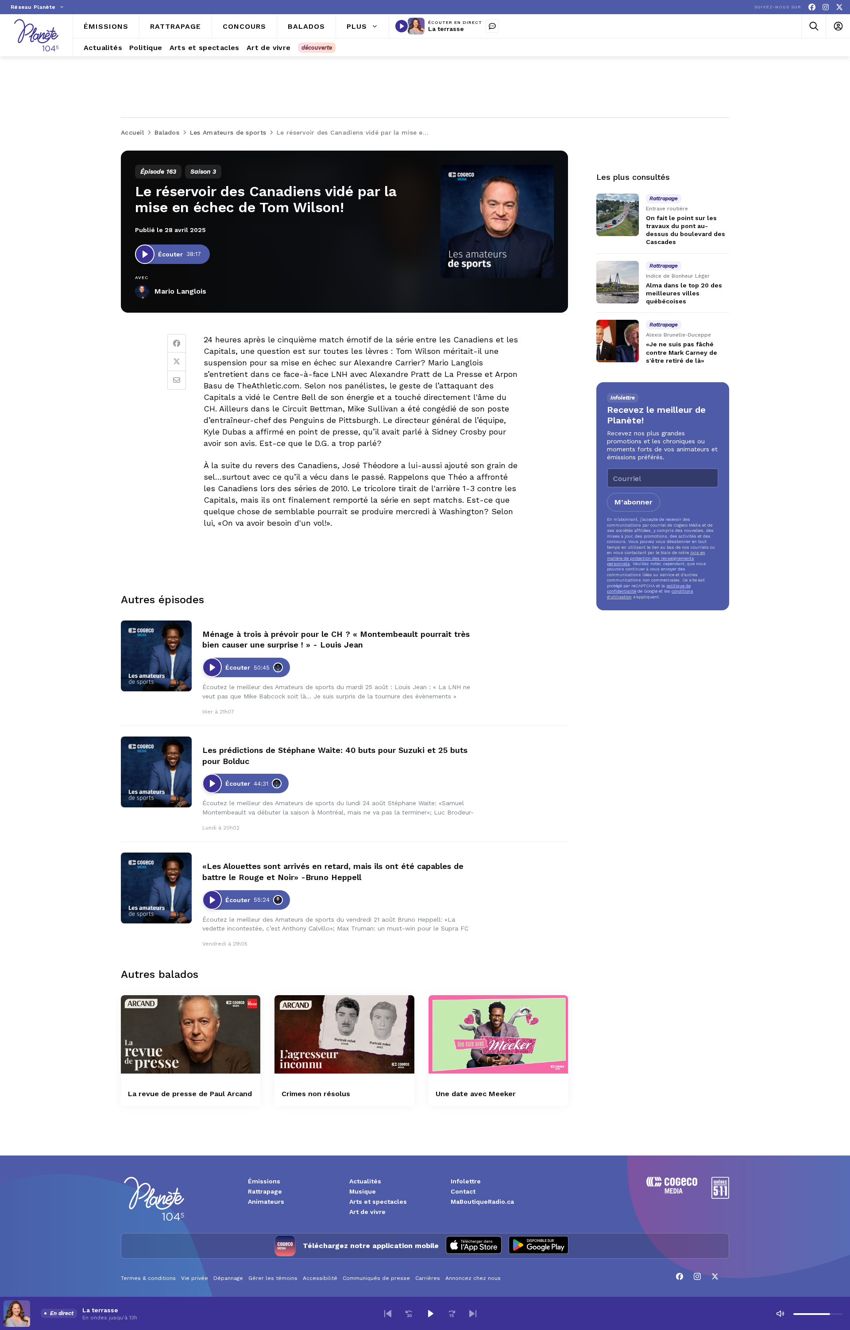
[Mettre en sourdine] (780, 1313)
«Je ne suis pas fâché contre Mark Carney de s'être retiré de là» (681, 352)
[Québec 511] (720, 1196)
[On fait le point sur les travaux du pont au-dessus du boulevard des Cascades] (617, 215)
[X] (839, 7)
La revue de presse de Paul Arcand (190, 1094)
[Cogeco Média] (671, 1191)
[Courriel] (176, 380)
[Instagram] (826, 7)
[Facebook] (811, 7)
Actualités (365, 1181)
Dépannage (228, 1278)
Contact (463, 1191)
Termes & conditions (148, 1278)
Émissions (264, 1181)
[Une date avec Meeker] (498, 1034)
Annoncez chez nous (473, 1278)
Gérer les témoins (273, 1278)
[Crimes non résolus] (344, 1034)
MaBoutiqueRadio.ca (482, 1201)
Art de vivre (367, 1211)
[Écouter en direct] (401, 26)
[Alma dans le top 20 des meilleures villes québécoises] (617, 282)
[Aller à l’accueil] (36, 35)
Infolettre (466, 1181)
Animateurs (266, 1201)
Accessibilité (320, 1278)
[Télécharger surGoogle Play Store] (538, 1246)
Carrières (427, 1278)
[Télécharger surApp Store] (474, 1246)
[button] (388, 1313)
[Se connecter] (838, 26)
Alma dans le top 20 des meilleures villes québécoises (684, 293)
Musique (362, 1191)
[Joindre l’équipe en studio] (492, 26)
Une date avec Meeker (476, 1094)
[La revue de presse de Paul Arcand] (190, 1034)
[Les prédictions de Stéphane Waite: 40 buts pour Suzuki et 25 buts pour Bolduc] (156, 772)
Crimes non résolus (316, 1094)
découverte (316, 47)
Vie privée (194, 1278)
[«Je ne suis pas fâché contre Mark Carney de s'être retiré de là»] (617, 341)
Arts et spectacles (378, 1201)
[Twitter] (176, 362)
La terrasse (446, 28)
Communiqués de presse (376, 1278)
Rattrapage (265, 1191)
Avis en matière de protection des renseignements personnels (656, 558)
